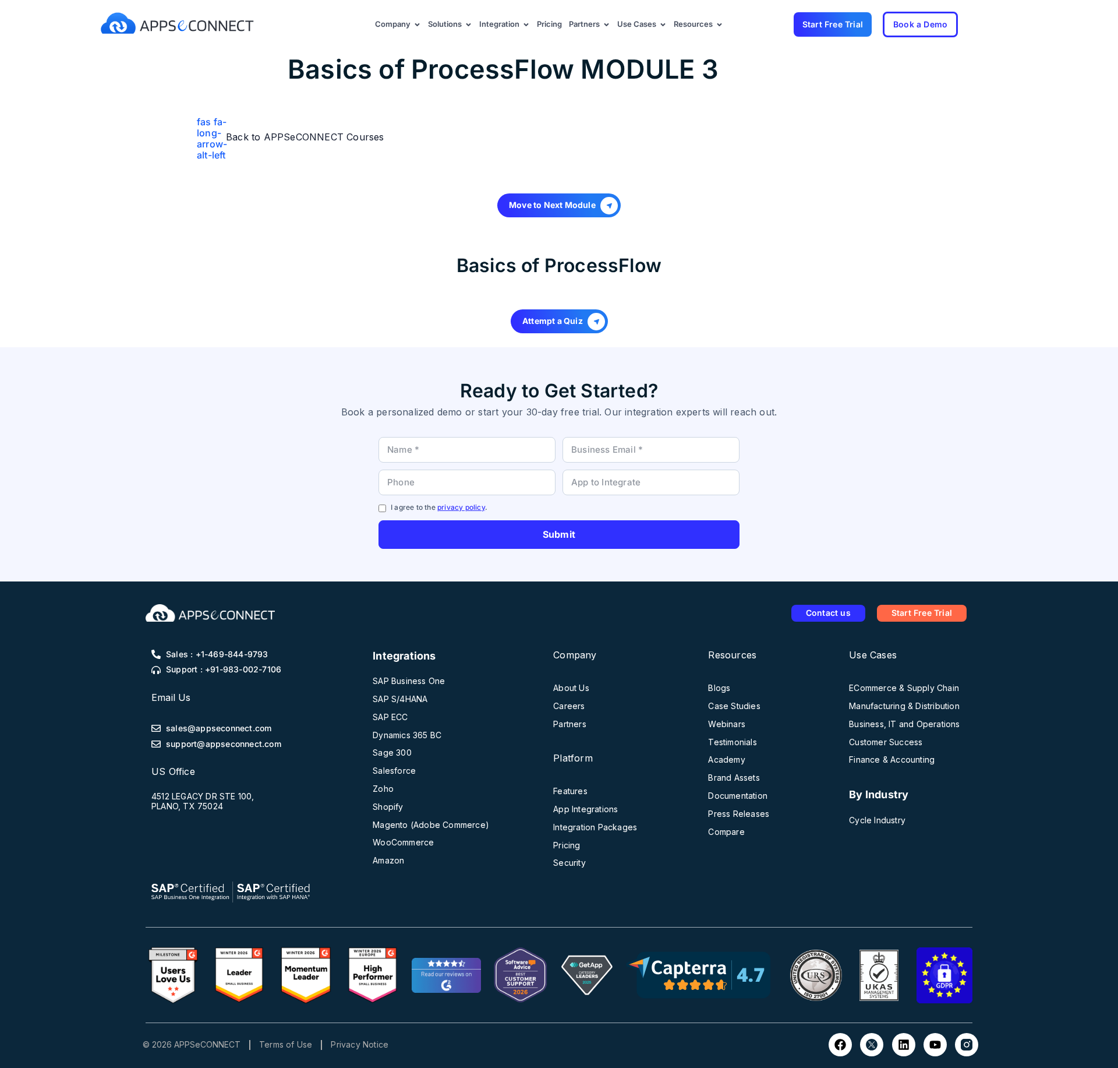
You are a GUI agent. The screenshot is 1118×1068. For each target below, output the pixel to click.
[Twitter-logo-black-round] (871, 1044)
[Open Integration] (526, 24)
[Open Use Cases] (663, 24)
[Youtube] (935, 1044)
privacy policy (461, 507)
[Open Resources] (719, 24)
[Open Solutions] (468, 24)
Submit (559, 534)
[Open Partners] (606, 24)
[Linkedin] (903, 1044)
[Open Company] (417, 24)
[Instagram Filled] (966, 1044)
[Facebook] (840, 1044)
